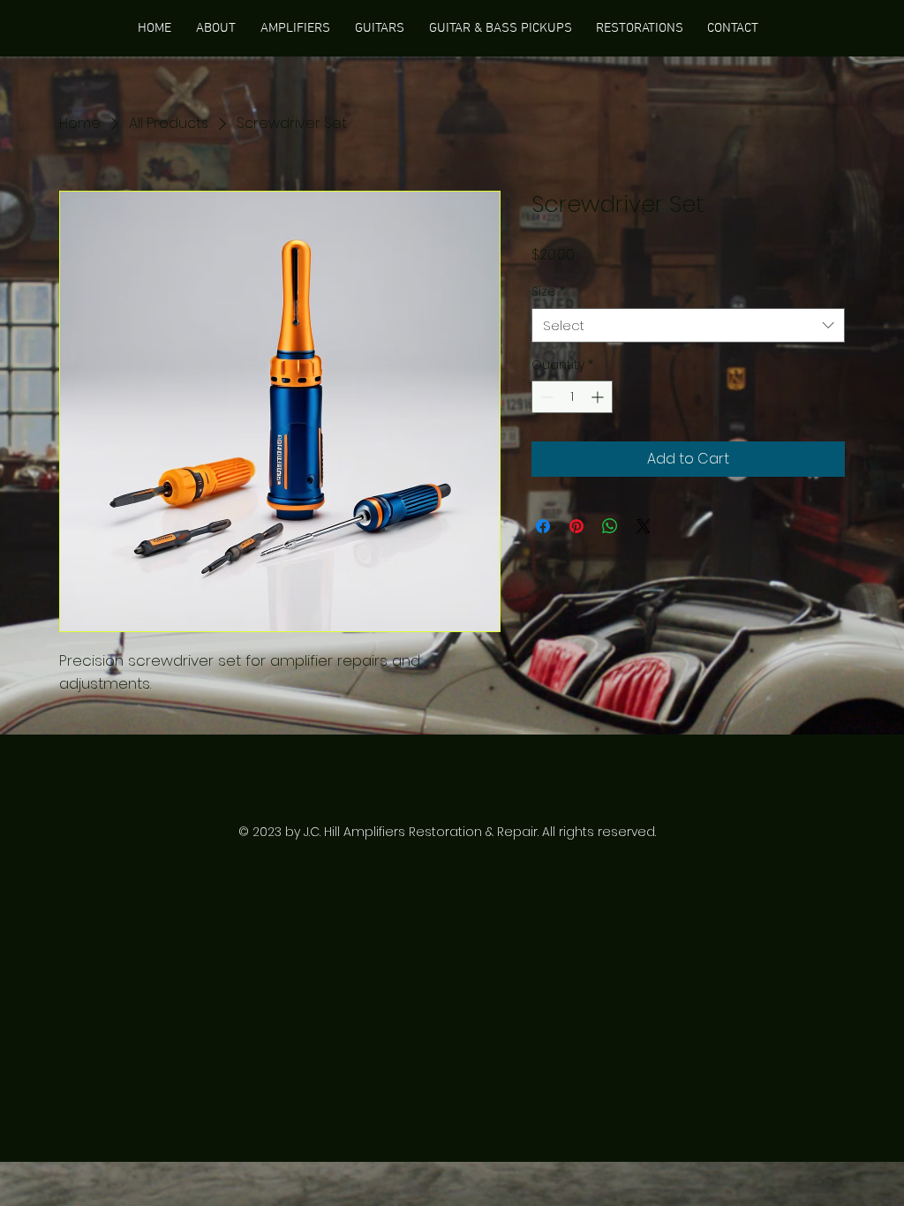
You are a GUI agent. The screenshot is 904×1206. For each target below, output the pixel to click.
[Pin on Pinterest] (576, 526)
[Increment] (599, 396)
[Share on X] (643, 526)
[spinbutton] (572, 396)
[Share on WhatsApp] (610, 526)
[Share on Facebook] (543, 526)
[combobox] (688, 325)
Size (548, 291)
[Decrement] (545, 396)
